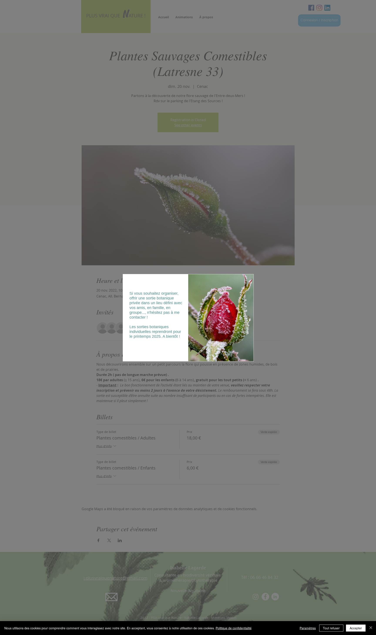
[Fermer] (370, 628)
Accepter (356, 628)
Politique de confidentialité (234, 628)
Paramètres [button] (308, 628)
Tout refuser (331, 628)
